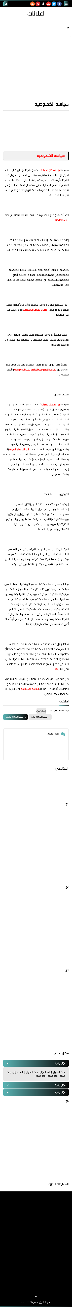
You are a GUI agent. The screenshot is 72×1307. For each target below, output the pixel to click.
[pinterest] (37, 3)
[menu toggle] (66, 3)
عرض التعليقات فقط (39, 717)
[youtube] (48, 3)
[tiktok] (43, 3)
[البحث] (5, 3)
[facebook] (59, 3)
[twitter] (54, 3)
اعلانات (36, 13)
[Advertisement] (36, 55)
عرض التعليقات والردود (14, 717)
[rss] (32, 3)
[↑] (36, 1296)
